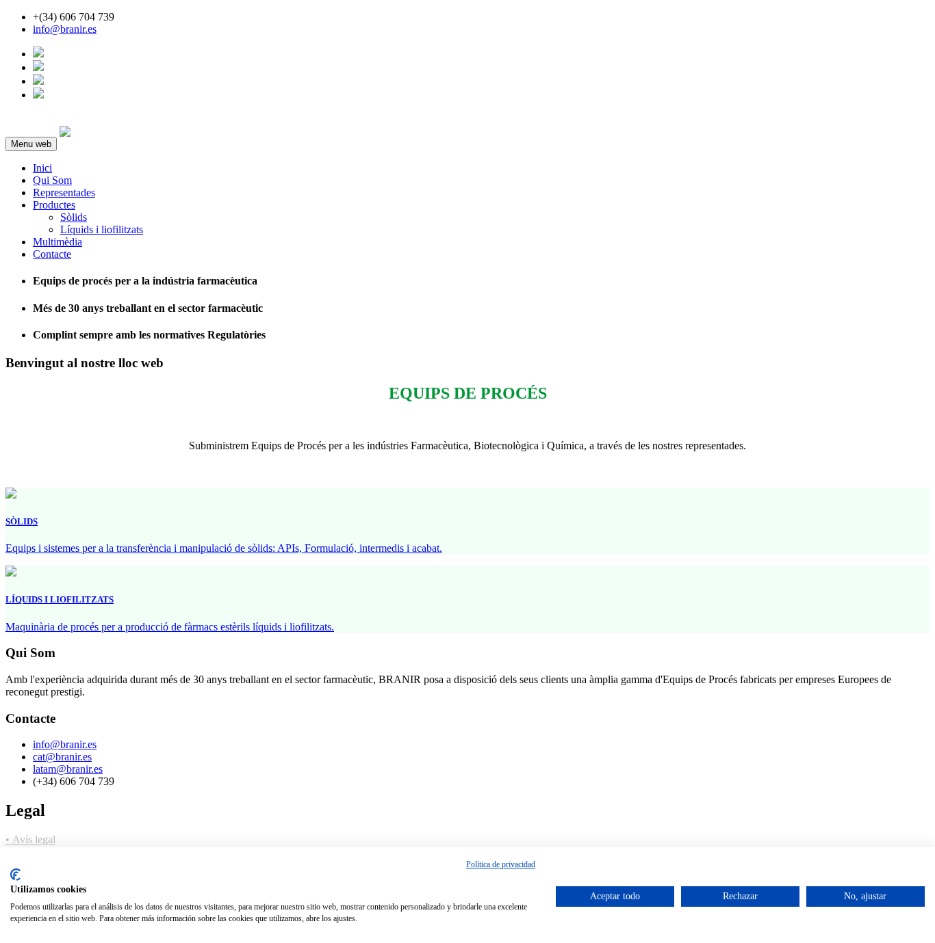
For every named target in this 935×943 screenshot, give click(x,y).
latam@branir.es (68, 769)
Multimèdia (57, 242)
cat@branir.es (62, 756)
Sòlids (73, 217)
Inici (42, 168)
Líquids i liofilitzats (101, 229)
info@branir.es (65, 29)
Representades (64, 192)
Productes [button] (54, 205)
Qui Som (52, 180)
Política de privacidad (500, 864)
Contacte (52, 254)
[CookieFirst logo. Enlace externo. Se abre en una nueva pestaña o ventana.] (15, 874)
